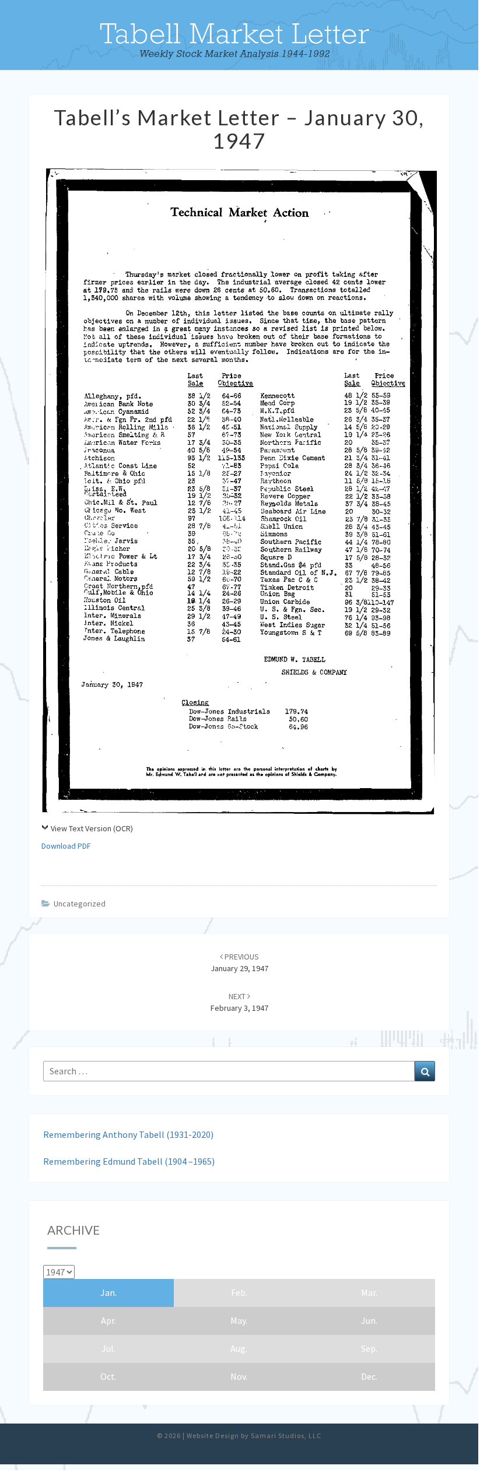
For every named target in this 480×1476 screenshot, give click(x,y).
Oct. (108, 1376)
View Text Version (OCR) (92, 828)
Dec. (369, 1376)
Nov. (238, 1376)
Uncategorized (80, 903)
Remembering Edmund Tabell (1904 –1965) (129, 1161)
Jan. (108, 1292)
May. (238, 1320)
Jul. (108, 1348)
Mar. (369, 1292)
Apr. (108, 1320)
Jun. (369, 1320)
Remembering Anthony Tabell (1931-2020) (128, 1134)
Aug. (238, 1348)
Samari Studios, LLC (286, 1435)
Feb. (239, 1292)
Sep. (369, 1348)
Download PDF (66, 846)
